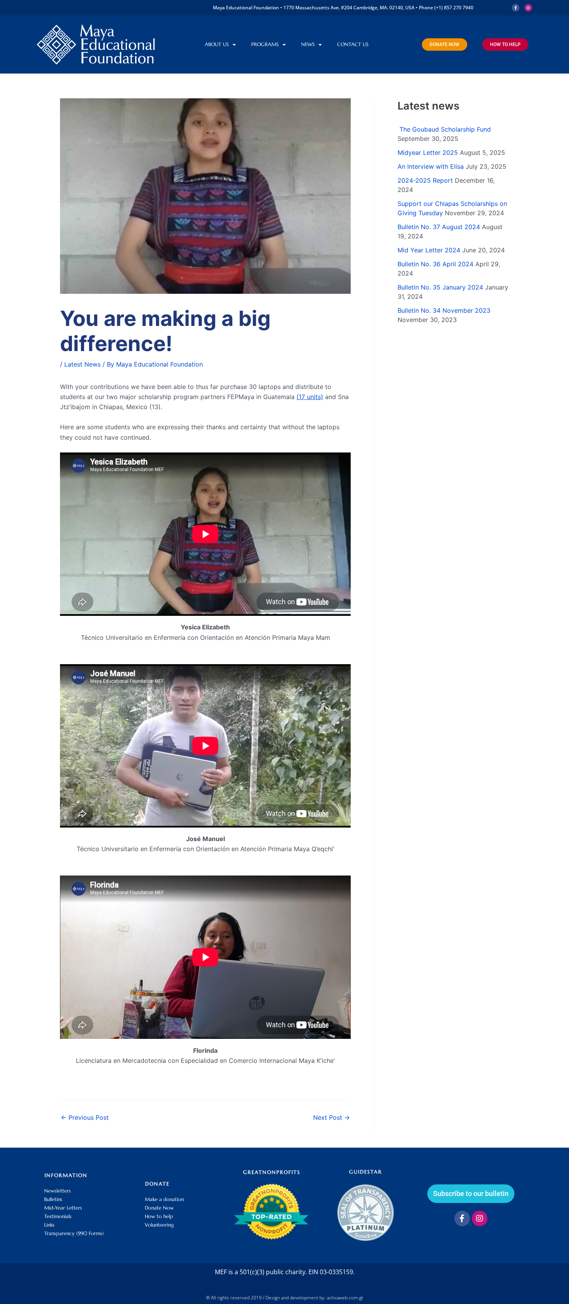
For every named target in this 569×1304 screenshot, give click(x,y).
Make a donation (164, 1199)
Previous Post (85, 1117)
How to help (159, 1216)
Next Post (331, 1117)
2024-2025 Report (425, 180)
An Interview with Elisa (431, 166)
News (308, 44)
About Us (217, 44)
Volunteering (159, 1225)
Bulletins (53, 1199)
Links (49, 1225)
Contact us (352, 44)
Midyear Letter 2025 (428, 152)
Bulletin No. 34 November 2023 (444, 310)
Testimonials (58, 1216)
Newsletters (57, 1190)
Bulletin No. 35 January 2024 (440, 287)
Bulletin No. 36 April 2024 (435, 264)
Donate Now (159, 1208)
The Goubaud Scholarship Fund (444, 129)
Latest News (82, 364)
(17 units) (309, 397)
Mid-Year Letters (63, 1208)
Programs (265, 44)
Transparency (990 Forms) (74, 1233)
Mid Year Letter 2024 (429, 250)
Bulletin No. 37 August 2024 (439, 227)
